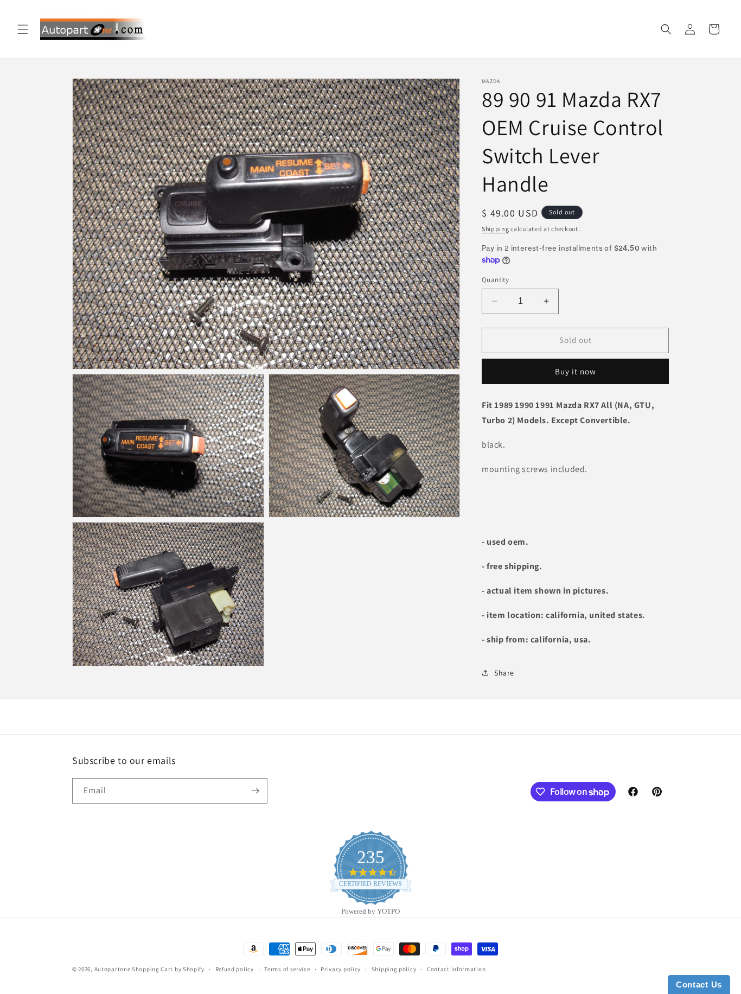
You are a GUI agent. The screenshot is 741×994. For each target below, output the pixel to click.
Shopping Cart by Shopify (168, 969)
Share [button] (504, 673)
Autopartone (112, 969)
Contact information (456, 969)
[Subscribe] (255, 791)
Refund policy (234, 969)
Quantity (495, 279)
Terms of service (287, 969)
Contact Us (699, 984)
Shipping (495, 229)
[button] (23, 29)
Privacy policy (341, 969)
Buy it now (575, 371)
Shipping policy (394, 969)
